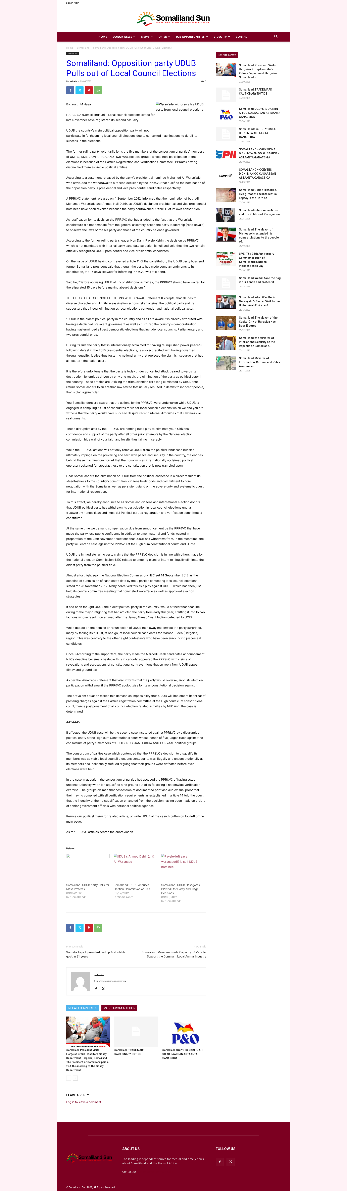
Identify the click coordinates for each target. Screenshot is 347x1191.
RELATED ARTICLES (82, 1008)
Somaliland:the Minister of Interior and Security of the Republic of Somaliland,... (257, 342)
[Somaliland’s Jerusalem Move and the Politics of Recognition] (226, 215)
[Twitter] (80, 90)
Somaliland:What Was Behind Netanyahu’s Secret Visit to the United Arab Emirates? (259, 301)
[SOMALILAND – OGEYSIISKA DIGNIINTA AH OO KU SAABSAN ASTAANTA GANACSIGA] (226, 154)
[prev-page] (68, 1078)
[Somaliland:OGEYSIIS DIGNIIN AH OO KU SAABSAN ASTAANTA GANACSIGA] (184, 1032)
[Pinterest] (89, 90)
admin (73, 81)
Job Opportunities (190, 37)
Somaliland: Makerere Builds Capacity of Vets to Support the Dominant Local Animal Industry (174, 954)
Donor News (122, 37)
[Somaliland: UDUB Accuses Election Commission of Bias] (135, 866)
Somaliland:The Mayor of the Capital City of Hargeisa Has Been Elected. (258, 321)
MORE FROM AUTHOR (119, 1008)
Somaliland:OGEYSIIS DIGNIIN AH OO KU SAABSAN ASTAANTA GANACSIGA (182, 1053)
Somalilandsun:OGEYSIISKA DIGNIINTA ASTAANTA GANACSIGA (257, 133)
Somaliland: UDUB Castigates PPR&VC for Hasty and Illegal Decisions (180, 889)
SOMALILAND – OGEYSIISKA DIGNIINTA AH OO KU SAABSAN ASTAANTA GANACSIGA (259, 153)
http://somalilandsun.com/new (110, 981)
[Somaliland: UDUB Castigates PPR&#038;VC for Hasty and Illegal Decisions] (183, 866)
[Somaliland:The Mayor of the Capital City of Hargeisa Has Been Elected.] (226, 323)
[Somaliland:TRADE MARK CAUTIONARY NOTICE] (136, 1032)
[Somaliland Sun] (173, 19)
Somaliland (83, 47)
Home (102, 37)
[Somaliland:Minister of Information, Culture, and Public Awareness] (226, 363)
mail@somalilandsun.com (155, 1172)
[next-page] (75, 1078)
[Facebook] (70, 90)
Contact (242, 37)
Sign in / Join (72, 2)
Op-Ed (162, 37)
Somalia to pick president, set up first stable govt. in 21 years (95, 954)
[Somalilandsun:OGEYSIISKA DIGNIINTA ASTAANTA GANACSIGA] (226, 134)
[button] (276, 37)
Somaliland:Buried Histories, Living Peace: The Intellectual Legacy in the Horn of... (258, 194)
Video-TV (220, 37)
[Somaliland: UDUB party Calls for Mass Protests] (88, 866)
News (145, 37)
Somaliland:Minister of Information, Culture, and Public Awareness (260, 362)
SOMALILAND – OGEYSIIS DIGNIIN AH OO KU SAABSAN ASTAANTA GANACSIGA (257, 173)
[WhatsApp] (98, 90)
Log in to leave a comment (83, 1102)
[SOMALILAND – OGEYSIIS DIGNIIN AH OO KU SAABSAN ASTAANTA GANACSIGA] (226, 175)
